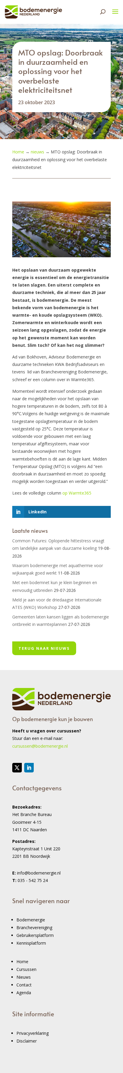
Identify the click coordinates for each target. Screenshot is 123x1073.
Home (22, 961)
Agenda (23, 992)
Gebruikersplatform (35, 935)
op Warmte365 (76, 493)
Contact (24, 985)
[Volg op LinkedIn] (29, 767)
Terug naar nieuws (44, 648)
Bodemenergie (30, 920)
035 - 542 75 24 (33, 880)
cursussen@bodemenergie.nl (40, 746)
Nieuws (23, 977)
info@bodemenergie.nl (39, 873)
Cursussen (26, 969)
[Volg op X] (17, 767)
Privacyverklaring (32, 1033)
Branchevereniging (34, 927)
